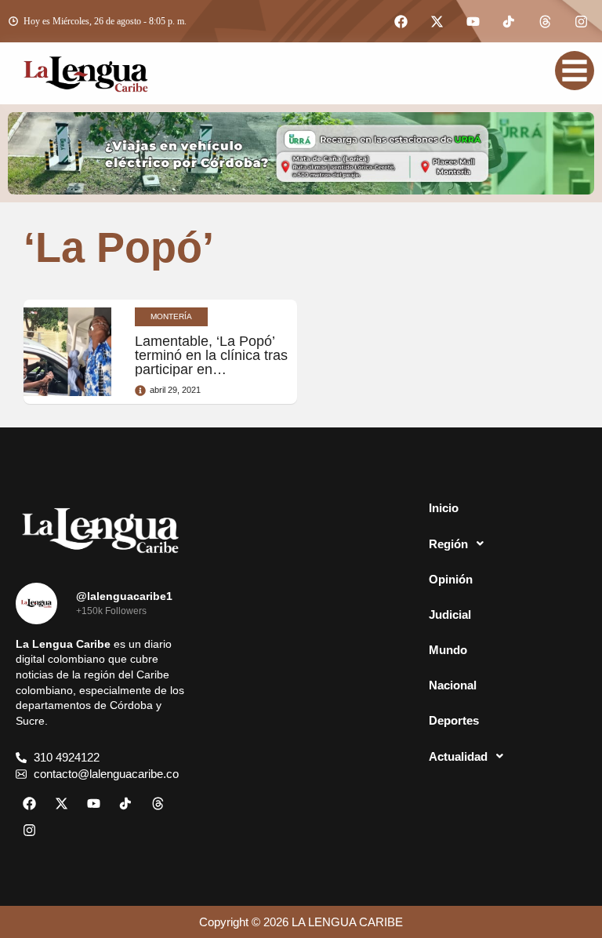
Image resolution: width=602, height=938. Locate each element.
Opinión (451, 579)
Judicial (450, 614)
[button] (501, 543)
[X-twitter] (436, 21)
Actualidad (458, 756)
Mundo (448, 649)
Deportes (454, 720)
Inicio (444, 507)
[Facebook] (400, 21)
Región (448, 544)
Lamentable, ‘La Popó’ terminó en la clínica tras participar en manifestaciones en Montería (211, 369)
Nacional (453, 685)
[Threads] (544, 21)
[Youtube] (472, 21)
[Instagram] (581, 21)
